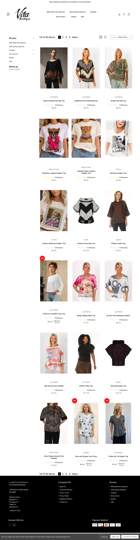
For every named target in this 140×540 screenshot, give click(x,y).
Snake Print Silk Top (118, 101)
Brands (73, 17)
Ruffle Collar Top (86, 386)
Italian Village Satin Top (86, 316)
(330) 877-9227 (15, 511)
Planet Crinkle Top (118, 243)
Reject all (115, 537)
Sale (82, 17)
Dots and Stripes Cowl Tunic (86, 456)
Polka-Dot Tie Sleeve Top (118, 456)
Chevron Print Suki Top (86, 243)
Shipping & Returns (66, 499)
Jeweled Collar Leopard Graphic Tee (86, 172)
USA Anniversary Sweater (54, 386)
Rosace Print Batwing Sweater (118, 316)
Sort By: (114, 37)
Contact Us (63, 502)
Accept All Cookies (130, 537)
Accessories (60, 17)
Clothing (93, 12)
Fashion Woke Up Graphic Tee (53, 243)
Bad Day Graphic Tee (118, 173)
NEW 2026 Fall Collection (56, 12)
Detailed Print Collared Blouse (86, 101)
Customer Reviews (66, 490)
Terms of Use (64, 493)
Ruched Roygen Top (118, 386)
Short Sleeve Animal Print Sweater (54, 457)
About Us (63, 487)
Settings (104, 537)
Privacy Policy (64, 496)
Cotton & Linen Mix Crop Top (54, 314)
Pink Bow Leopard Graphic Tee (54, 173)
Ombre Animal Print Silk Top (54, 101)
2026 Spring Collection (77, 12)
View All (114, 505)
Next (74, 37)
